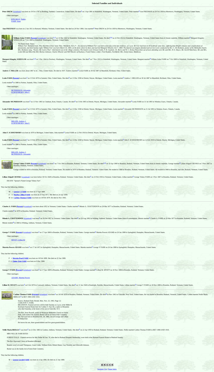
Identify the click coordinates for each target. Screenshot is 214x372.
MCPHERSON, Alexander (21, 90)
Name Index (112, 369)
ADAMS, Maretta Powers (20, 278)
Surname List (102, 369)
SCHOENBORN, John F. (20, 92)
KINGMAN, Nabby (18, 19)
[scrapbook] (17, 12)
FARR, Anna (16, 21)
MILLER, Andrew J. (18, 121)
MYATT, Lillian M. (18, 240)
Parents (34, 38)
